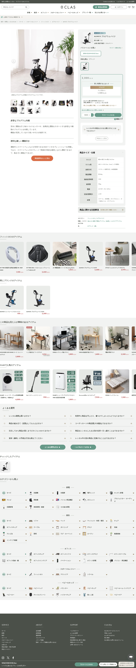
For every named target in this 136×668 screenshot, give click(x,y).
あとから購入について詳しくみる (92, 110)
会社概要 (38, 631)
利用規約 (72, 637)
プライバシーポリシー (76, 635)
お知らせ (4, 644)
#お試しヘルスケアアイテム (114, 221)
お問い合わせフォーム (76, 644)
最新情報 (38, 635)
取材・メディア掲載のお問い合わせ (46, 642)
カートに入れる (109, 115)
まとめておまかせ (109, 635)
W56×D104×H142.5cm (90, 53)
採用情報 (38, 633)
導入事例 (106, 637)
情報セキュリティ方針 (76, 642)
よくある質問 (130, 1)
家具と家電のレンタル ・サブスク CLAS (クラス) (15, 1)
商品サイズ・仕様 (87, 153)
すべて (21, 21)
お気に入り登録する (109, 664)
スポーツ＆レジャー (32, 21)
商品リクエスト (6, 649)
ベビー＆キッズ (6, 642)
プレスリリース (40, 637)
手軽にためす (108, 633)
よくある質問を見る (51, 447)
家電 (3, 633)
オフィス (4, 637)
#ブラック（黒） (92, 226)
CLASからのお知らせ (109, 1)
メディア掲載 (40, 640)
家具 (3, 635)
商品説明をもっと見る (42, 158)
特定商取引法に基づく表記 (77, 640)
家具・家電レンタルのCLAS (8, 21)
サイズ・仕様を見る (115, 48)
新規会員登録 (102, 7)
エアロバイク (56, 21)
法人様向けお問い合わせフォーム (113, 640)
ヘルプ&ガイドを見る (82, 447)
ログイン (120, 7)
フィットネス (45, 21)
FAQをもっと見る (102, 138)
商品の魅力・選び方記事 (9, 647)
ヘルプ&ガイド (120, 1)
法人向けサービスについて (112, 631)
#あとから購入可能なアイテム (96, 221)
